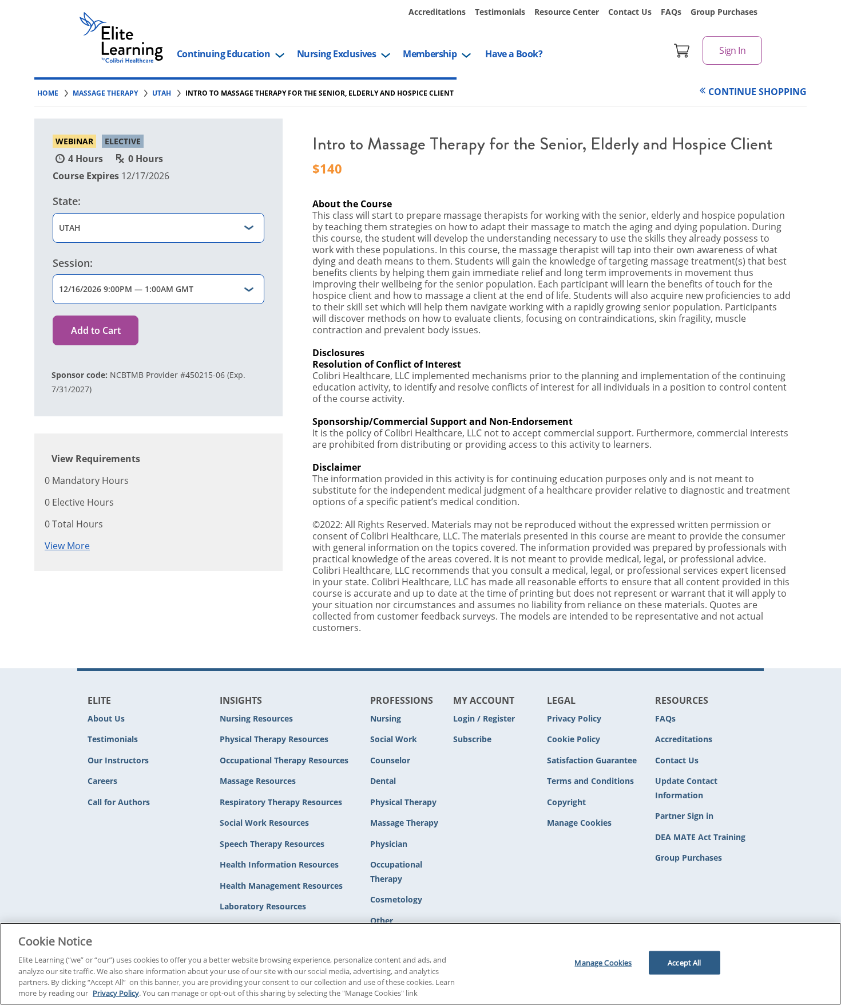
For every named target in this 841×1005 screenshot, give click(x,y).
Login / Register (484, 718)
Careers (102, 780)
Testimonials (500, 11)
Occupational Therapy (396, 871)
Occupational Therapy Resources (284, 760)
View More (67, 545)
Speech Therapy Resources (272, 843)
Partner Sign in (684, 815)
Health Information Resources (279, 864)
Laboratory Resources (263, 906)
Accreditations (437, 11)
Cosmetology (396, 899)
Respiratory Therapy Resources (281, 802)
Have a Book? (513, 54)
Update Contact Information (686, 788)
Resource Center (566, 11)
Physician (388, 843)
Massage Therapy (404, 822)
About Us (106, 718)
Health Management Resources (281, 885)
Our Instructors (118, 760)
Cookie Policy (573, 739)
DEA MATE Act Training (700, 836)
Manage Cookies (579, 823)
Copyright (566, 802)
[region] (420, 964)
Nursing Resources (256, 718)
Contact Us (630, 11)
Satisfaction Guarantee (592, 760)
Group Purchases (724, 11)
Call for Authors (119, 802)
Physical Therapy (403, 802)
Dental (383, 780)
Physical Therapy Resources (274, 739)
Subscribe (472, 739)
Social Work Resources (264, 822)
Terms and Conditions (590, 780)
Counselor (390, 760)
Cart (682, 50)
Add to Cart (96, 330)
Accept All (684, 962)
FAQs (671, 11)
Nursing (385, 718)
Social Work (393, 739)
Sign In (732, 50)
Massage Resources (258, 780)
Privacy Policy (574, 718)
